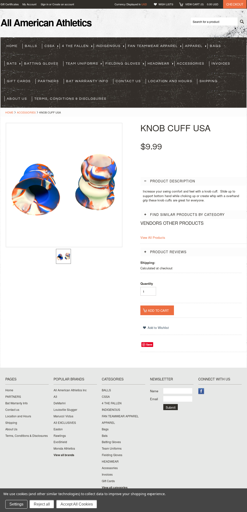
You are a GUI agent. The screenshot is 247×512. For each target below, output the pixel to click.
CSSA (49, 46)
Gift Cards (19, 81)
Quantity (146, 283)
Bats (12, 63)
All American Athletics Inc (70, 390)
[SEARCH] (242, 21)
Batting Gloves (41, 63)
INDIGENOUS (108, 46)
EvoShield (60, 442)
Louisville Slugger (65, 410)
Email (154, 399)
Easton (58, 429)
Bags (215, 46)
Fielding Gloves (122, 63)
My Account (29, 4)
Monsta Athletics (64, 448)
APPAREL (194, 46)
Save (149, 344)
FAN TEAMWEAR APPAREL (153, 46)
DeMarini (60, 403)
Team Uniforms (82, 63)
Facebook (201, 391)
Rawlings (60, 436)
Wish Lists (165, 4)
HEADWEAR (159, 63)
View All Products (152, 237)
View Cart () (201, 4)
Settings (16, 504)
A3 (55, 397)
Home (9, 112)
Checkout (234, 4)
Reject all (42, 504)
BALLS (31, 46)
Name (154, 391)
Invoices (221, 63)
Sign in (44, 4)
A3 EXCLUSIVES (65, 423)
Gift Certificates (9, 4)
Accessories (190, 63)
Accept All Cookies (77, 504)
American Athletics (45, 22)
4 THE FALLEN (75, 46)
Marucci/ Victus (63, 416)
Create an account (63, 4)
